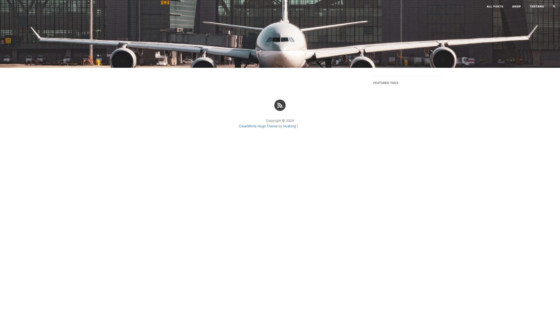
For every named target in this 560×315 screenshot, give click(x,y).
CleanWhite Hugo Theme (258, 126)
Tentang (537, 6)
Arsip (516, 6)
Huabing (289, 126)
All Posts (495, 6)
